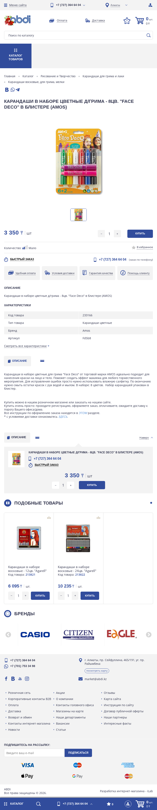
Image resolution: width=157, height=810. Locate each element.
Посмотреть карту (97, 670)
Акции (60, 693)
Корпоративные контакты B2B (29, 699)
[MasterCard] (129, 776)
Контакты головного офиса (75, 705)
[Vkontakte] (13, 679)
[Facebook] (6, 679)
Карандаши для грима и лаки (103, 76)
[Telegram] (18, 90)
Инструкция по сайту (119, 705)
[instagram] (27, 679)
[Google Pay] (77, 776)
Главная (9, 76)
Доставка (14, 711)
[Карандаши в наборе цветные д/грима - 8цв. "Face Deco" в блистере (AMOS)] (78, 161)
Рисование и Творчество (58, 76)
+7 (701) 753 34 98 (22, 666)
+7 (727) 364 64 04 (68, 5)
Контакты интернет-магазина (29, 723)
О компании (64, 699)
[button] (151, 503)
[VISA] (27, 765)
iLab (150, 791)
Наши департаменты (71, 717)
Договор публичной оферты (124, 711)
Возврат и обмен (20, 717)
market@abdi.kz (96, 679)
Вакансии (63, 723)
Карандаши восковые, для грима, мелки (36, 82)
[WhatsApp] (12, 90)
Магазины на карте (70, 711)
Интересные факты (117, 723)
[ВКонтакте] (6, 90)
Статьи (61, 730)
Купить (140, 233)
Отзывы (109, 693)
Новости (14, 730)
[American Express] (128, 765)
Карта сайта (112, 699)
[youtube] (20, 679)
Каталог (28, 76)
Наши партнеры (115, 717)
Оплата (13, 705)
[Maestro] (77, 765)
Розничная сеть (19, 693)
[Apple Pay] (27, 776)
